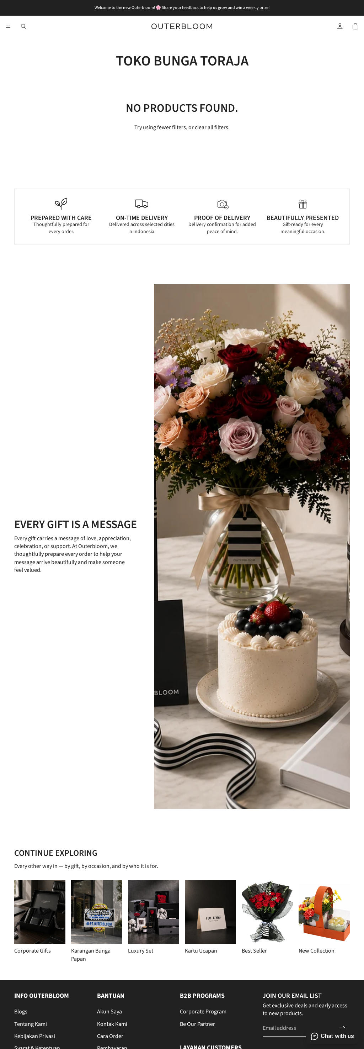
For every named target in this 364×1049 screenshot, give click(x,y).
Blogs (20, 1012)
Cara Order (110, 1036)
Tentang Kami (30, 1024)
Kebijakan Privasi (34, 1036)
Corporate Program (203, 1012)
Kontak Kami (112, 1024)
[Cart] (355, 26)
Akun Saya (109, 1012)
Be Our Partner (197, 1024)
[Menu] (8, 26)
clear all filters (211, 127)
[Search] (23, 26)
